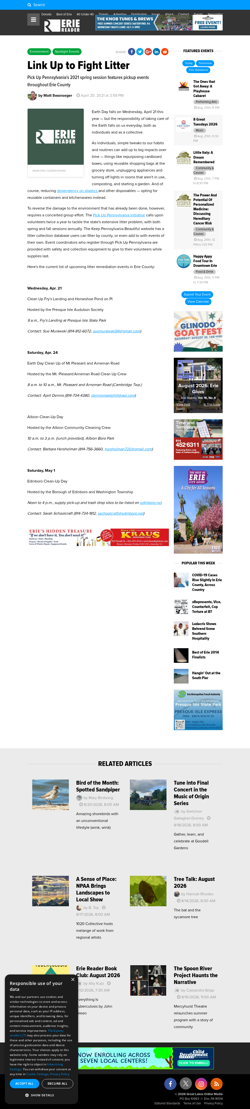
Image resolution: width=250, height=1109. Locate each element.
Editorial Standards (167, 1103)
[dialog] (41, 1039)
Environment (39, 51)
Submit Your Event (197, 294)
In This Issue (212, 404)
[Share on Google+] (148, 52)
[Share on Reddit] (164, 52)
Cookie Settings (37, 1074)
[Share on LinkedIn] (156, 52)
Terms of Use (192, 1103)
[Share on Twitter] (140, 52)
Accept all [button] (24, 1083)
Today (189, 63)
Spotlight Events (67, 51)
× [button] (72, 980)
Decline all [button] (57, 1083)
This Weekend (198, 70)
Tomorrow (205, 63)
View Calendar (198, 301)
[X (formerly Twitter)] (186, 1085)
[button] (41, 1095)
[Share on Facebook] (131, 52)
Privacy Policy (213, 1103)
